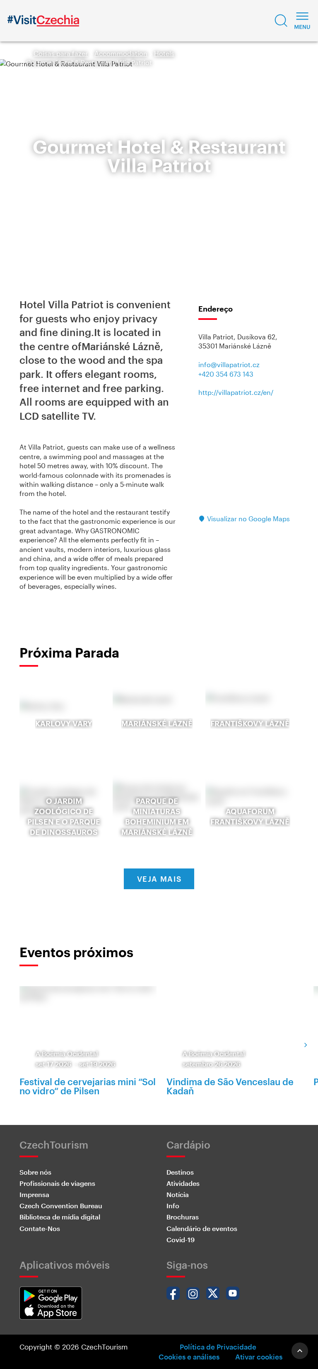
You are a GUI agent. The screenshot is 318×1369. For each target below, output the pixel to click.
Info (172, 1205)
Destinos (180, 1172)
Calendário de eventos (201, 1228)
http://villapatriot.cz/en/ (235, 392)
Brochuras (182, 1217)
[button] (281, 21)
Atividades (183, 1183)
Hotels (164, 53)
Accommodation (120, 53)
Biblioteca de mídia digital (59, 1217)
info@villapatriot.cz (229, 364)
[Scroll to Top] (300, 1350)
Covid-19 (180, 1239)
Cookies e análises (189, 1356)
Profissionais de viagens (57, 1183)
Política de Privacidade (218, 1346)
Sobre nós (35, 1172)
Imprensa (34, 1194)
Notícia (177, 1194)
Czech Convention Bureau (60, 1205)
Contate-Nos (39, 1228)
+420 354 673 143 (225, 374)
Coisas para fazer (61, 53)
